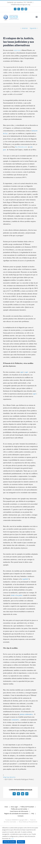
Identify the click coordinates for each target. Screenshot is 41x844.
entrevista (17, 50)
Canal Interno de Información (19, 811)
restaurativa (15, 720)
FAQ (32, 813)
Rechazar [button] (21, 842)
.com (25, 147)
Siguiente (33, 28)
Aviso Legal (14, 807)
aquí (21, 372)
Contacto (20, 816)
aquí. (12, 838)
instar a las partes (16, 595)
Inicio (6, 807)
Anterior (25, 28)
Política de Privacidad (27, 807)
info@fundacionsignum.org (20, 5)
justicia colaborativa (26, 714)
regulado (25, 579)
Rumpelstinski (33, 822)
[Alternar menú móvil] (37, 17)
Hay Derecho (19, 147)
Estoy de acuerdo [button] (9, 842)
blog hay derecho (9, 777)
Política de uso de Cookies (19, 809)
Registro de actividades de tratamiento (16, 813)
